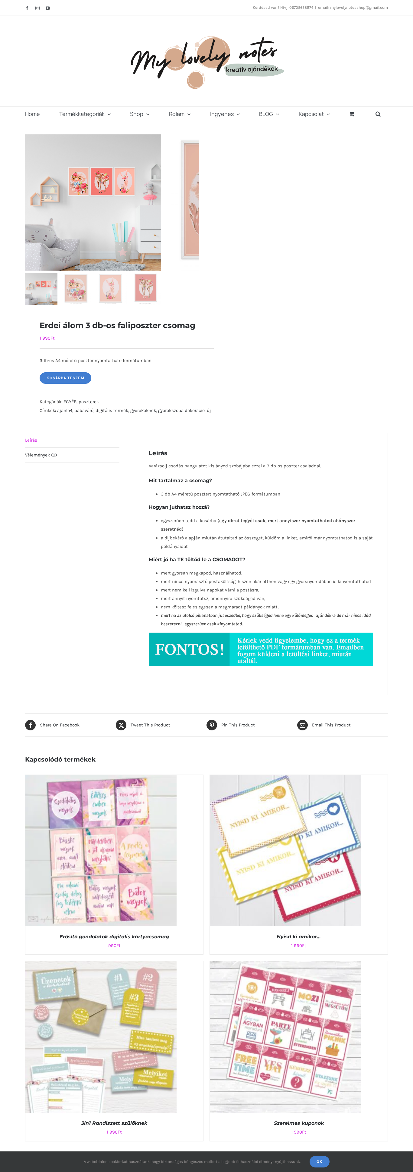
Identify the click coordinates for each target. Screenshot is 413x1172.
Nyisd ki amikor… (299, 937)
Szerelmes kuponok (299, 1123)
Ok (320, 1161)
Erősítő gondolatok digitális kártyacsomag (114, 937)
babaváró (83, 410)
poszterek (89, 401)
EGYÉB (69, 401)
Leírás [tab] (31, 440)
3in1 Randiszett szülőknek (114, 1123)
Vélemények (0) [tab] (41, 455)
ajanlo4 (64, 410)
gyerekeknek (143, 410)
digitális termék (112, 410)
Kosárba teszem (65, 378)
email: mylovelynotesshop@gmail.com (353, 7)
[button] (378, 113)
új (209, 410)
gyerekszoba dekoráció (181, 410)
